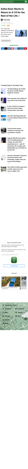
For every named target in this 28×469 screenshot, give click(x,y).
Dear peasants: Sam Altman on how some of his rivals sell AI (17, 99)
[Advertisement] (14, 68)
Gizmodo (7, 20)
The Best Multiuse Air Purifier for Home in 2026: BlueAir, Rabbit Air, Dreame (16, 91)
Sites (6, 312)
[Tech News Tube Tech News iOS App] (14, 262)
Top (8, 25)
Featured (14, 273)
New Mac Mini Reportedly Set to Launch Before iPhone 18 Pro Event (17, 118)
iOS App (7, 316)
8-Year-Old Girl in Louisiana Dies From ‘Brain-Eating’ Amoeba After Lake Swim (16, 108)
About (6, 323)
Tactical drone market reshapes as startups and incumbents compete (15, 130)
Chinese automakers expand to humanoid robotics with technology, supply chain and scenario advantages (17, 158)
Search (6, 320)
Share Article (14, 45)
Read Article (6, 40)
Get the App (14, 265)
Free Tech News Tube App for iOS (10, 254)
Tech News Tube (8, 305)
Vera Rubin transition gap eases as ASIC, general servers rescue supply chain (17, 169)
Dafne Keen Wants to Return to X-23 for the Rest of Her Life (13, 12)
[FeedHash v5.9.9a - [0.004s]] (23, 327)
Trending (8, 309)
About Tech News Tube (14, 242)
